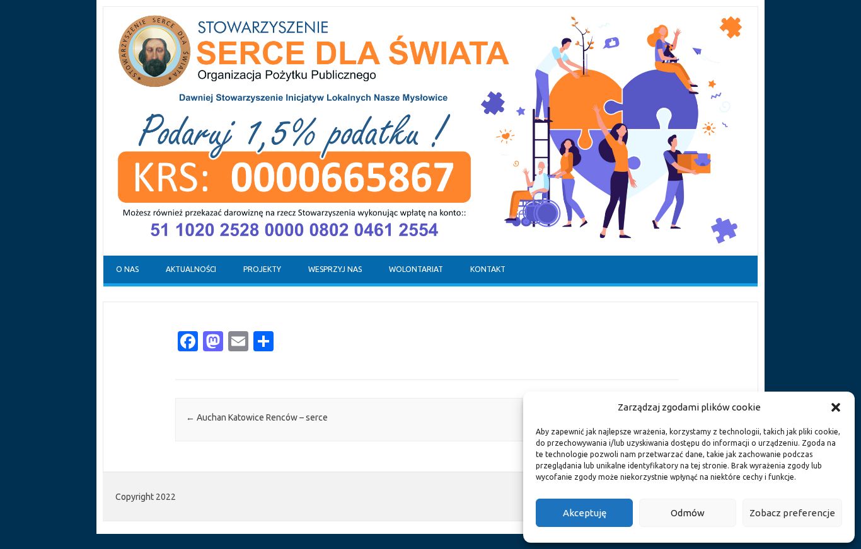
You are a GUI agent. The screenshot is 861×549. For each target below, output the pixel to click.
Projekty (262, 269)
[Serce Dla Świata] (430, 252)
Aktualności (191, 269)
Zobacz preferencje (792, 512)
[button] (835, 407)
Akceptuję (584, 512)
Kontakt (488, 269)
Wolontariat (416, 269)
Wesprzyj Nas (335, 269)
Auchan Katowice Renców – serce (257, 417)
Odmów (688, 512)
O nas (127, 269)
